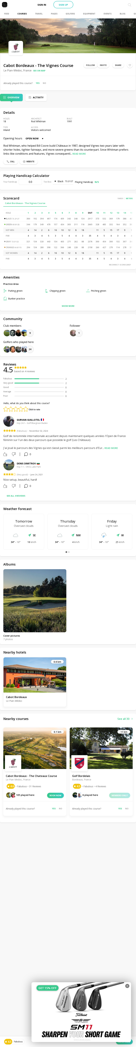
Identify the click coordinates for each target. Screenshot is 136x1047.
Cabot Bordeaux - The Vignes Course (25, 203)
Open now (32, 138)
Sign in (41, 4)
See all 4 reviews (16, 495)
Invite (103, 65)
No (44, 83)
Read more (79, 153)
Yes (37, 83)
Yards (120, 198)
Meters (129, 198)
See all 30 (123, 719)
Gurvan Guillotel (28, 419)
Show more (68, 306)
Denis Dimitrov (26, 463)
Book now (55, 795)
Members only (120, 795)
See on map (39, 70)
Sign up (63, 4)
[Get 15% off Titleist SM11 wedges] (81, 1012)
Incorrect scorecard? (120, 265)
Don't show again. (82, 1039)
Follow (90, 65)
